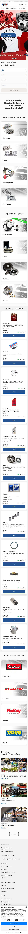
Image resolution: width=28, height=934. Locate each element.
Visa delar (13, 90)
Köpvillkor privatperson (8, 878)
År (3, 70)
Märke (4, 75)
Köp (14, 335)
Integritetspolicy (6, 904)
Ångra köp (4, 869)
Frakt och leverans (6, 866)
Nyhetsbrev (4, 891)
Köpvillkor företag (6, 875)
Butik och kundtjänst (7, 888)
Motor (4, 85)
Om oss (3, 885)
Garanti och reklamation (8, 872)
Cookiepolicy (5, 902)
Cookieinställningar (7, 899)
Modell (4, 80)
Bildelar (23, 8)
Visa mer (14, 834)
